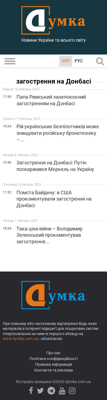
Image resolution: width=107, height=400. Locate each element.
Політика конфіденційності (54, 358)
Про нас (53, 353)
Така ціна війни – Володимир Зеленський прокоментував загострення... (49, 235)
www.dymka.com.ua (20, 338)
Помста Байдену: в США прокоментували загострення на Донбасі (54, 199)
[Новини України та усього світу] (53, 31)
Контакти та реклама (53, 370)
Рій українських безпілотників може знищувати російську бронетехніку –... (57, 133)
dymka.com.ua (77, 381)
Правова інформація (53, 364)
